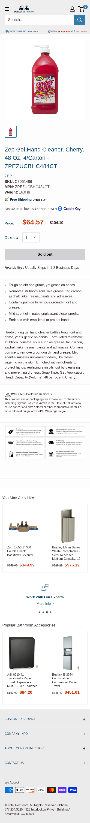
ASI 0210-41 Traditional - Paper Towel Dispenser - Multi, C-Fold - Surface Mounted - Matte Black (22, 680)
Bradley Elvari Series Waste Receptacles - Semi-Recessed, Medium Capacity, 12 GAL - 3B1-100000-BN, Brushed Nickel (67, 553)
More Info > (45, 603)
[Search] (79, 20)
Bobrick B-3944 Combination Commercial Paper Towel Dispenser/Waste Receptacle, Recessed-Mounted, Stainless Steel (67, 680)
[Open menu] (7, 9)
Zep (8, 176)
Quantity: (12, 237)
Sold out (45, 254)
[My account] (72, 9)
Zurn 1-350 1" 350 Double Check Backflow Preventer (20, 551)
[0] (81, 9)
